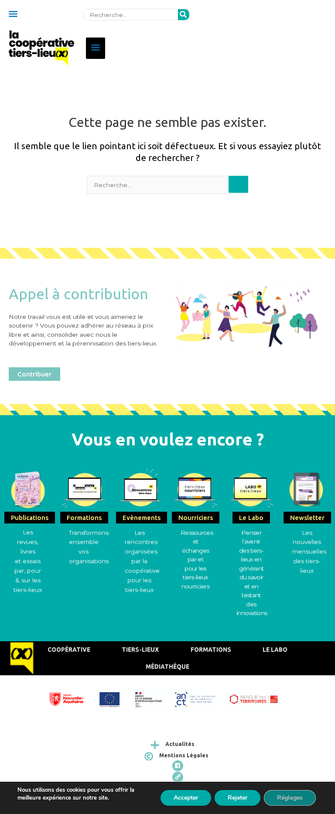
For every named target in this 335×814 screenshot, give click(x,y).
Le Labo (275, 649)
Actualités (180, 744)
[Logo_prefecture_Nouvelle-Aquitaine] (152, 698)
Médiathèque (167, 666)
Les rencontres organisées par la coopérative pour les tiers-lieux (142, 561)
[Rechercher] (183, 15)
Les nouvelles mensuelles (309, 542)
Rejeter (237, 797)
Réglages (290, 797)
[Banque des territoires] (257, 698)
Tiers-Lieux (140, 649)
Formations (211, 649)
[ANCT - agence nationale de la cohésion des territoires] (200, 698)
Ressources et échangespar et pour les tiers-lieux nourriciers (197, 559)
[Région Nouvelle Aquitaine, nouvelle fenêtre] (70, 698)
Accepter (186, 797)
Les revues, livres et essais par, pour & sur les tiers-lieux (28, 561)
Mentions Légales (184, 755)
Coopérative (69, 649)
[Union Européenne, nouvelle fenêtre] (114, 698)
